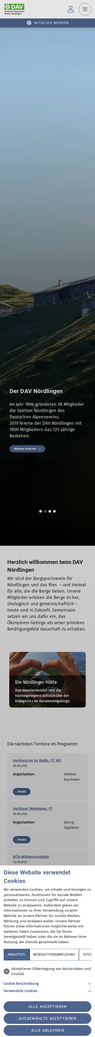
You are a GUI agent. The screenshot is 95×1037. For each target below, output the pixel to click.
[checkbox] (47, 971)
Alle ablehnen (47, 1030)
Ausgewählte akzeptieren (48, 1018)
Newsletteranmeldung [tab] (54, 954)
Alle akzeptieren (47, 1006)
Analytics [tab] (16, 954)
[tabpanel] (47, 979)
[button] (47, 983)
